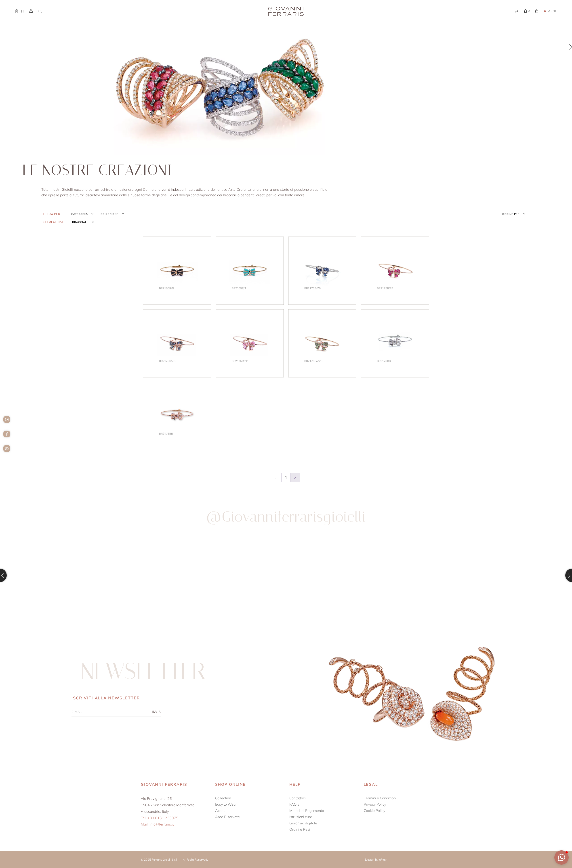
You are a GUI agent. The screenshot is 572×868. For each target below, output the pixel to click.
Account (222, 810)
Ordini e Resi (299, 829)
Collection (223, 798)
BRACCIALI (80, 222)
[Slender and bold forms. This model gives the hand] (358, 575)
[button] (561, 857)
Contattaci (297, 798)
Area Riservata (227, 817)
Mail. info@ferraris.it (157, 824)
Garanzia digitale (303, 823)
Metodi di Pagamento (306, 810)
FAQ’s (294, 804)
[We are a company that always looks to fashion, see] (70, 575)
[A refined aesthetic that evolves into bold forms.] (214, 575)
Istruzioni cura (300, 817)
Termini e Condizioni (380, 798)
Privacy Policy (375, 804)
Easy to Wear (226, 804)
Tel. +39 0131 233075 (159, 818)
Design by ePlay (376, 859)
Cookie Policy (374, 810)
